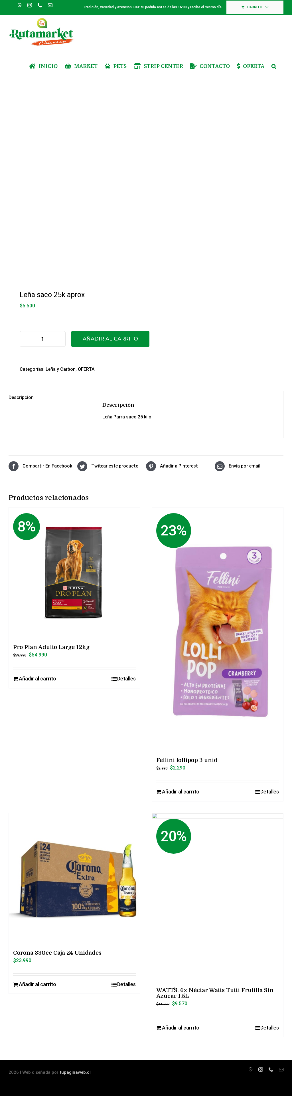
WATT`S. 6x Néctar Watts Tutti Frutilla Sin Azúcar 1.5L (214, 993)
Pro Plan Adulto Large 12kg (51, 647)
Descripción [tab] (21, 397)
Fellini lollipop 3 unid (187, 760)
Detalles (126, 679)
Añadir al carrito (110, 339)
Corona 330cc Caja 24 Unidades (57, 953)
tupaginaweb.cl (75, 1072)
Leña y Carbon (61, 369)
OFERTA (86, 369)
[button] (273, 66)
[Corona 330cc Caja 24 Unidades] (74, 878)
